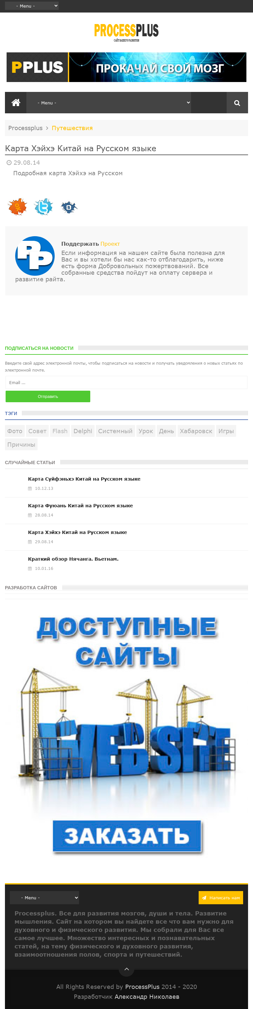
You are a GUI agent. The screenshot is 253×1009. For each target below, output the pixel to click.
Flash (60, 430)
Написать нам (224, 897)
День (166, 430)
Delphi (82, 430)
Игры (226, 430)
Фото (14, 430)
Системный (115, 430)
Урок (146, 430)
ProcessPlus (142, 986)
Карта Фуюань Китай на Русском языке (80, 505)
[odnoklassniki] (17, 215)
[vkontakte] (69, 215)
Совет (37, 430)
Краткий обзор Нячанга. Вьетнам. (73, 559)
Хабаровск (196, 430)
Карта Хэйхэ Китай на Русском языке (77, 532)
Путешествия (72, 127)
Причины (21, 444)
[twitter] (43, 215)
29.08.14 (27, 162)
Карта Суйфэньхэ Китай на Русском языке (84, 479)
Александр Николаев (147, 996)
